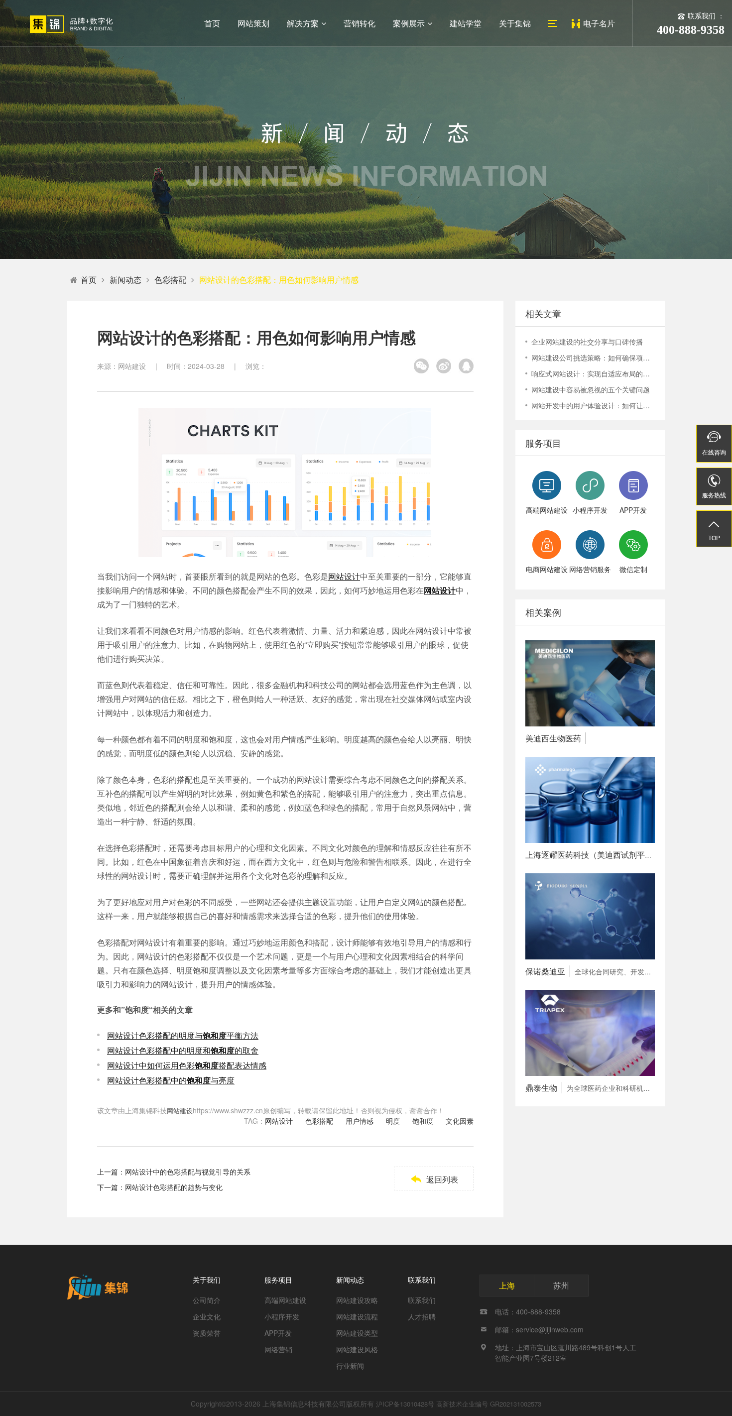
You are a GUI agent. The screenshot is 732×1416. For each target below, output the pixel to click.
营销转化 (359, 23)
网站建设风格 (357, 1349)
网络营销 (278, 1349)
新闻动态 (125, 279)
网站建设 (180, 1110)
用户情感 (359, 1121)
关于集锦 (515, 23)
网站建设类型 (357, 1333)
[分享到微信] (421, 365)
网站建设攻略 (357, 1300)
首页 (212, 23)
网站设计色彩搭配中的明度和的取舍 (182, 1050)
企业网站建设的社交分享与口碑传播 (587, 342)
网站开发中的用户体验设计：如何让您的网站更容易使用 (593, 405)
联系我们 (422, 1280)
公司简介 (207, 1300)
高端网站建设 (285, 1300)
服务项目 (278, 1280)
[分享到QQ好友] (466, 365)
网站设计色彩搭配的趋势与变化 (174, 1187)
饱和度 (422, 1121)
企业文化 (207, 1316)
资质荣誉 (207, 1333)
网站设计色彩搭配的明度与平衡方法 (182, 1035)
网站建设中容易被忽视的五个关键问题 (590, 389)
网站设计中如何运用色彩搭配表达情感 (186, 1065)
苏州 (561, 1285)
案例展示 (409, 23)
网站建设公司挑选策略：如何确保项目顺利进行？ (593, 357)
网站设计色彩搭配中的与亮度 (171, 1080)
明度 (393, 1121)
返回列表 (434, 1179)
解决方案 (303, 23)
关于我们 (207, 1280)
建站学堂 (466, 23)
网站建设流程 (357, 1316)
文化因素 (460, 1121)
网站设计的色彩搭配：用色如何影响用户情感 (279, 279)
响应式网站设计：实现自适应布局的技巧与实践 (593, 373)
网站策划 (253, 23)
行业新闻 (350, 1366)
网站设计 (344, 576)
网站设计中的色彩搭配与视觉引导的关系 (187, 1172)
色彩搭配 (170, 279)
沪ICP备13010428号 (405, 1404)
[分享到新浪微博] (443, 365)
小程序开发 (281, 1316)
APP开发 (278, 1333)
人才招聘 (422, 1316)
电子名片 (599, 23)
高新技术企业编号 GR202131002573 (488, 1404)
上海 (507, 1285)
